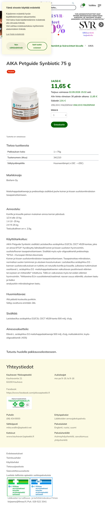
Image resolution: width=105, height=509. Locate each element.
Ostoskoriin (59, 124)
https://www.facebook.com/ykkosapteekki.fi (28, 392)
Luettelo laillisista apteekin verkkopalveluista (28, 475)
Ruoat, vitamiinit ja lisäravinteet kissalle (62, 45)
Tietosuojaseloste (15, 466)
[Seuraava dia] (101, 24)
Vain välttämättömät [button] (16, 46)
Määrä (54, 110)
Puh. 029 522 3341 (37, 501)
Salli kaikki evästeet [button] (37, 46)
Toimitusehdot (13, 457)
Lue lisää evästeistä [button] (15, 34)
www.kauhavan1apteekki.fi (20, 436)
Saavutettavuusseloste (17, 470)
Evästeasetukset (14, 453)
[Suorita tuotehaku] (73, 3)
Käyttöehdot (12, 462)
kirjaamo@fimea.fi (17, 501)
